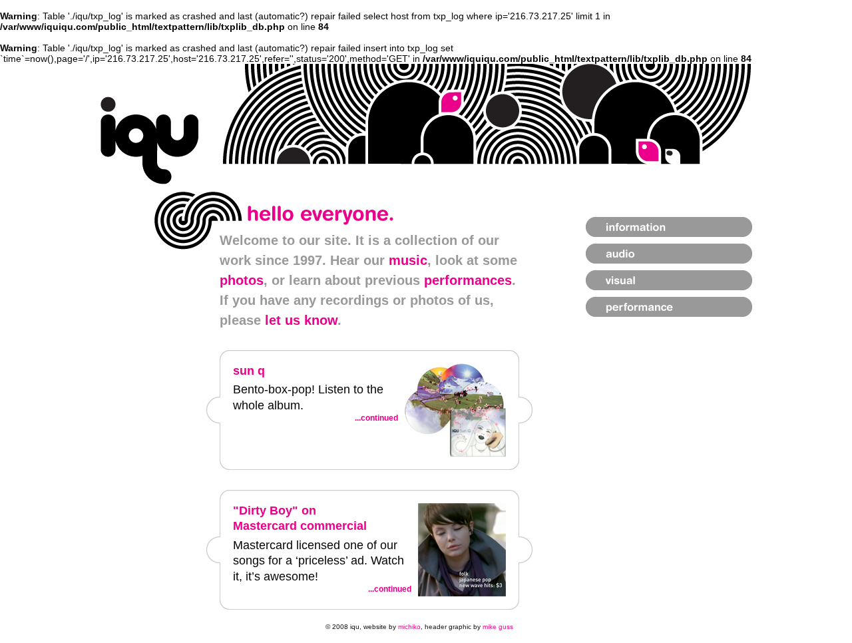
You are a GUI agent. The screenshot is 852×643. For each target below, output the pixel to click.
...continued (376, 418)
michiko (409, 626)
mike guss (498, 626)
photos (242, 280)
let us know (301, 320)
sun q (249, 370)
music (408, 260)
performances (468, 280)
